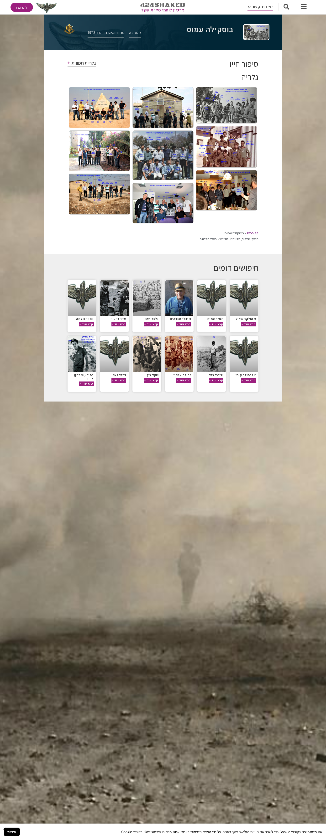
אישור (11, 832)
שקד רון (153, 375)
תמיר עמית (215, 319)
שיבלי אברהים (180, 319)
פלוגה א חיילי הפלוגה (214, 239)
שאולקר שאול (246, 319)
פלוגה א (235, 239)
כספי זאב (119, 375)
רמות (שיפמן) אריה (84, 377)
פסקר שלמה (85, 319)
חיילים (246, 239)
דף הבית (252, 233)
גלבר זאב (152, 319)
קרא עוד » (248, 324)
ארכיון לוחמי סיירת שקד (162, 10)
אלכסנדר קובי (246, 375)
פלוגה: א (135, 32)
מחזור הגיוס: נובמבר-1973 (106, 32)
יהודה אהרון (182, 375)
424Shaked (162, 5)
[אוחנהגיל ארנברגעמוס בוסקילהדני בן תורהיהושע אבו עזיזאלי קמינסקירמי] (163, 155)
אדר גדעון (118, 319)
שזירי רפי (216, 375)
